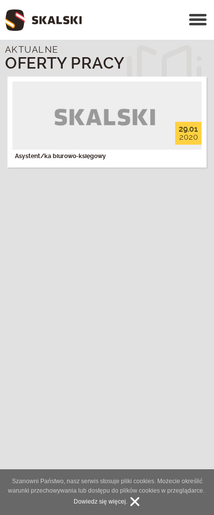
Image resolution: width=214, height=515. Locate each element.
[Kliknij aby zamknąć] (135, 502)
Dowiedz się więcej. (100, 501)
